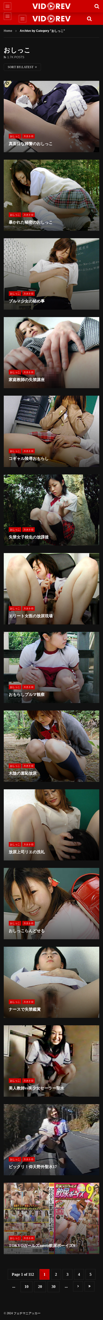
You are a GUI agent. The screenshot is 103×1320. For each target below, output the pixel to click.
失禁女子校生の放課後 (29, 537)
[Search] (96, 6)
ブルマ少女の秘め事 (27, 301)
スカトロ (29, 136)
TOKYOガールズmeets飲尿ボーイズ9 (42, 1245)
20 (40, 1286)
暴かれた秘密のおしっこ (31, 222)
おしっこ (15, 136)
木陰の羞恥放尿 (23, 773)
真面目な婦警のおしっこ (31, 143)
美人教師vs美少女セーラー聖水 (36, 1088)
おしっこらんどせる (27, 931)
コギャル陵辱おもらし (29, 458)
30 (54, 1286)
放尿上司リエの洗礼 (27, 852)
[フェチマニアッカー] (51, 6)
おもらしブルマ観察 (27, 694)
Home (8, 31)
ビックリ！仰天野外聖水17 (33, 1167)
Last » (89, 1286)
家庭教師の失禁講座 (27, 379)
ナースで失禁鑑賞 (25, 1009)
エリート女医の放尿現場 (31, 616)
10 (26, 1286)
